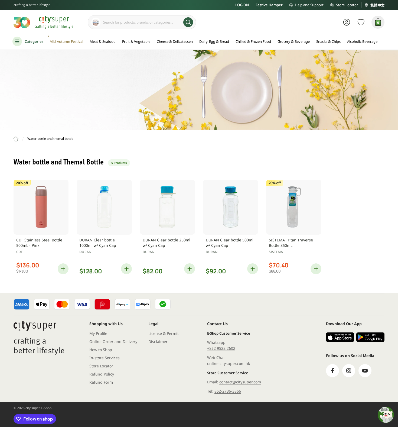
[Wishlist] (361, 22)
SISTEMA (276, 252)
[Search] (188, 22)
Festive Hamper (269, 4)
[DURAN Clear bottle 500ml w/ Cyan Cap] (230, 207)
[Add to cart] (63, 268)
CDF (19, 252)
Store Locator (347, 4)
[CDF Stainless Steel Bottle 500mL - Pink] (41, 207)
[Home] (16, 139)
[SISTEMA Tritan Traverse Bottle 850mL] (293, 207)
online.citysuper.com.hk (228, 363)
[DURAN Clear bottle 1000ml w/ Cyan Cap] (104, 207)
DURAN (85, 252)
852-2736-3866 (227, 391)
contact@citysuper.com (240, 381)
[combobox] (142, 22)
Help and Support (309, 4)
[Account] (347, 22)
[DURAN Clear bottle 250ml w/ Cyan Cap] (167, 207)
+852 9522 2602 (221, 348)
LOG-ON (242, 4)
